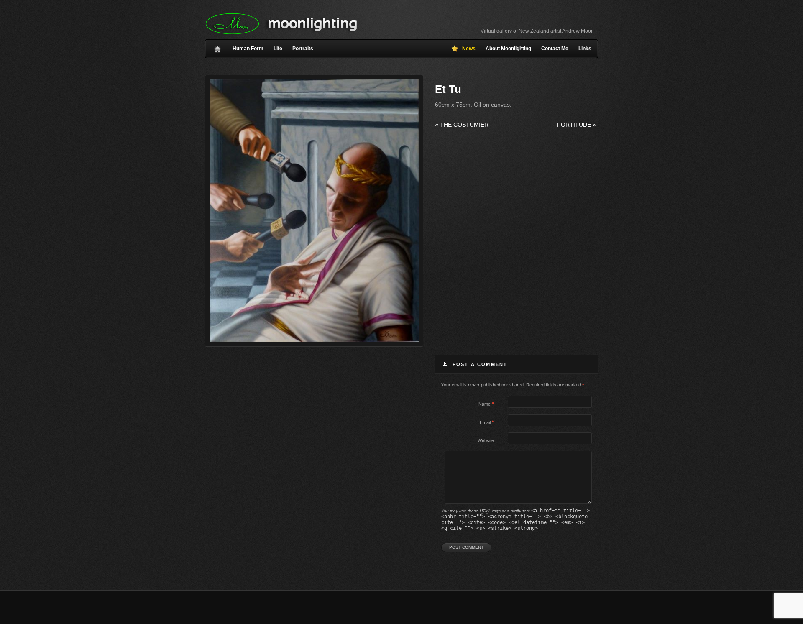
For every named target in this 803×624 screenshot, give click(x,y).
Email (485, 422)
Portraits (302, 48)
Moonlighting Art (281, 24)
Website (486, 440)
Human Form (248, 48)
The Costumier (461, 124)
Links (584, 48)
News (469, 48)
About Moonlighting (508, 48)
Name (484, 404)
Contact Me (554, 48)
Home (217, 46)
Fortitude (576, 124)
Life (278, 48)
